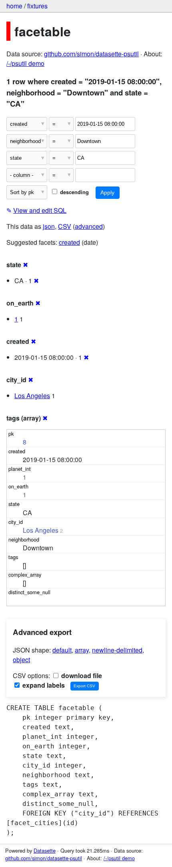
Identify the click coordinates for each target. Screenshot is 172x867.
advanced (89, 226)
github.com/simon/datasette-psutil (91, 53)
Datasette (45, 850)
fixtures (37, 5)
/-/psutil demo (25, 63)
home (14, 5)
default (62, 650)
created (69, 242)
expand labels (43, 685)
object (21, 659)
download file (81, 675)
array (82, 650)
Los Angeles (32, 395)
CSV (64, 226)
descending (73, 192)
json (49, 226)
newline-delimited (117, 650)
